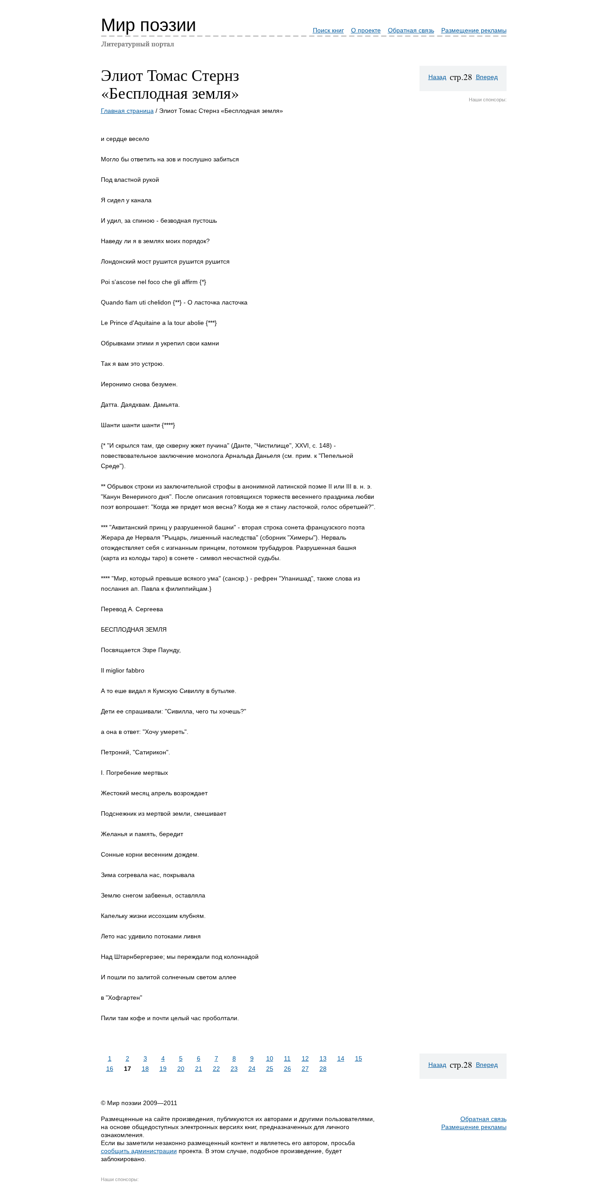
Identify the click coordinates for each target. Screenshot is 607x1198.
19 (163, 1068)
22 (216, 1068)
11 (287, 1058)
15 (358, 1058)
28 (323, 1068)
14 (340, 1058)
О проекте (366, 30)
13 (323, 1058)
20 (180, 1068)
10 (269, 1058)
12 (305, 1058)
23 (234, 1068)
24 (252, 1068)
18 (145, 1068)
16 (109, 1068)
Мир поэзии (148, 25)
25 (269, 1068)
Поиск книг (328, 30)
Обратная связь (411, 30)
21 (198, 1068)
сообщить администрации (139, 1150)
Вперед (487, 76)
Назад (437, 76)
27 (305, 1068)
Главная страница (127, 110)
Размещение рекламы (474, 30)
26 (287, 1068)
